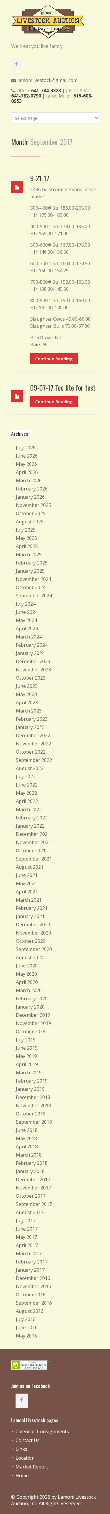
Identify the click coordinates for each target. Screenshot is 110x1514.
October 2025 (30, 513)
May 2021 (26, 883)
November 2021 (33, 842)
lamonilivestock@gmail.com (47, 80)
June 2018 (27, 1130)
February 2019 (32, 1081)
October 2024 (30, 587)
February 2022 (32, 817)
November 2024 (33, 579)
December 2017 (33, 1179)
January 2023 (30, 727)
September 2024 (34, 595)
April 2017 (27, 1245)
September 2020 (34, 949)
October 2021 (30, 850)
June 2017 (27, 1229)
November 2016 (33, 1286)
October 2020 (30, 941)
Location (25, 1458)
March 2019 (29, 1072)
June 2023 (27, 686)
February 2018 (32, 1163)
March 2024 (29, 637)
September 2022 (34, 760)
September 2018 (34, 1122)
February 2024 (32, 645)
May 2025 (26, 538)
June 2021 (27, 875)
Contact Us (28, 1440)
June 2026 (27, 456)
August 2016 (29, 1311)
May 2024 (26, 620)
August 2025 (29, 521)
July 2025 (25, 530)
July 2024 (25, 604)
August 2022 (29, 768)
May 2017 (26, 1237)
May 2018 (26, 1138)
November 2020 (33, 933)
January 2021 (30, 916)
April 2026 (27, 472)
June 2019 (27, 1048)
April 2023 (27, 702)
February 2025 (32, 562)
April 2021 (27, 891)
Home (22, 1475)
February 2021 (32, 908)
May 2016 (26, 1335)
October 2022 (30, 752)
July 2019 (25, 1039)
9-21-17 (39, 178)
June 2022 (27, 785)
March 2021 (29, 900)
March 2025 (29, 554)
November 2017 (33, 1187)
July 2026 (25, 447)
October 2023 (30, 678)
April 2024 (27, 628)
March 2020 (29, 990)
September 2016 (34, 1303)
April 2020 (27, 982)
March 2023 (29, 711)
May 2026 (26, 464)
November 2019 (33, 1023)
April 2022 (27, 801)
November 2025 (33, 505)
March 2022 (29, 809)
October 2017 (30, 1196)
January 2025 (30, 571)
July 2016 (25, 1319)
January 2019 (30, 1089)
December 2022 (33, 735)
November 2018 (33, 1105)
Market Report (32, 1466)
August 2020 (29, 957)
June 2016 (27, 1327)
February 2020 (32, 998)
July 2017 (25, 1220)
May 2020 (26, 974)
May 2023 (26, 694)
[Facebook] (16, 64)
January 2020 (30, 1007)
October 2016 (30, 1294)
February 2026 (32, 488)
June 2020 (27, 965)
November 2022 (33, 743)
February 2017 (32, 1261)
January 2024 (30, 653)
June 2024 (27, 612)
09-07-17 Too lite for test (62, 387)
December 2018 (33, 1097)
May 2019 (26, 1056)
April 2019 (27, 1064)
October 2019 (30, 1031)
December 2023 (33, 661)
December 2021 (33, 834)
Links (21, 1449)
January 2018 (30, 1171)
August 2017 (29, 1212)
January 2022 (30, 826)
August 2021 (29, 867)
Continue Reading (54, 359)
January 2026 (30, 497)
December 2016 (33, 1278)
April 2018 (27, 1146)
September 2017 (34, 1204)
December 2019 (33, 1015)
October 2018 (30, 1113)
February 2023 (32, 719)
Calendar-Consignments (42, 1431)
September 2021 (34, 859)
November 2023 (33, 669)
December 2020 (33, 924)
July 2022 (25, 776)
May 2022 (26, 793)
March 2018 (29, 1155)
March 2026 (29, 480)
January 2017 (30, 1270)
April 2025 (27, 546)
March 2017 (29, 1253)
